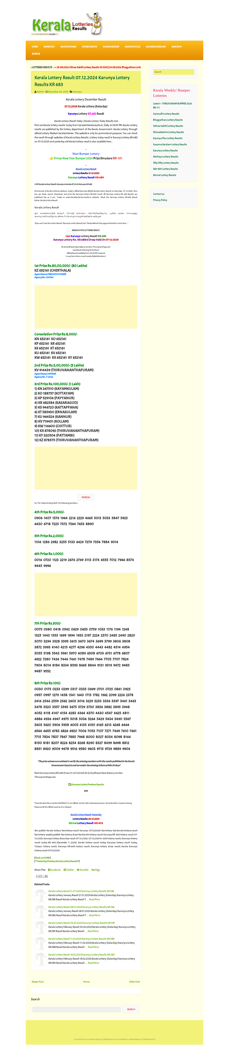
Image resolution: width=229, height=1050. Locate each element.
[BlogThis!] (40, 876)
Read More (94, 899)
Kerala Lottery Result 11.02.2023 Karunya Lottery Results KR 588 (81, 938)
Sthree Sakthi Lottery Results (168, 126)
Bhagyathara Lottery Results (168, 120)
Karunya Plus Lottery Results (167, 138)
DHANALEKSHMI (111, 46)
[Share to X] (43, 876)
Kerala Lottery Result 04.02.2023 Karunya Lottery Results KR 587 (81, 923)
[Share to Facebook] (46, 876)
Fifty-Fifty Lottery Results (166, 162)
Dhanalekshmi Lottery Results (168, 132)
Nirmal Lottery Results (164, 175)
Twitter (70, 869)
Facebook (55, 869)
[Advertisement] (85, 307)
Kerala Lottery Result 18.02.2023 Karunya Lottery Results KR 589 (81, 954)
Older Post (134, 981)
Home (35, 46)
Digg (97, 869)
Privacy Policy (160, 200)
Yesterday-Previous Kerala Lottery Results (57, 861)
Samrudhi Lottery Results (166, 113)
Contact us (158, 194)
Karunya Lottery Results (165, 150)
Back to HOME (43, 857)
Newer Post (38, 981)
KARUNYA (177, 46)
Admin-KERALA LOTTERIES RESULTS (142, 1039)
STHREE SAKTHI (89, 46)
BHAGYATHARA (68, 46)
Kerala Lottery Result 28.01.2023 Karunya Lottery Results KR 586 (81, 907)
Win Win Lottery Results (165, 169)
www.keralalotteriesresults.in (103, 1039)
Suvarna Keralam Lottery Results (170, 144)
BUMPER (36, 53)
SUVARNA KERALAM (156, 46)
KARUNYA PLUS (132, 46)
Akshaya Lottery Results (165, 156)
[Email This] (37, 876)
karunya (77, 91)
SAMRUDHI (49, 46)
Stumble (83, 869)
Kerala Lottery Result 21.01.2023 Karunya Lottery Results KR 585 (81, 891)
